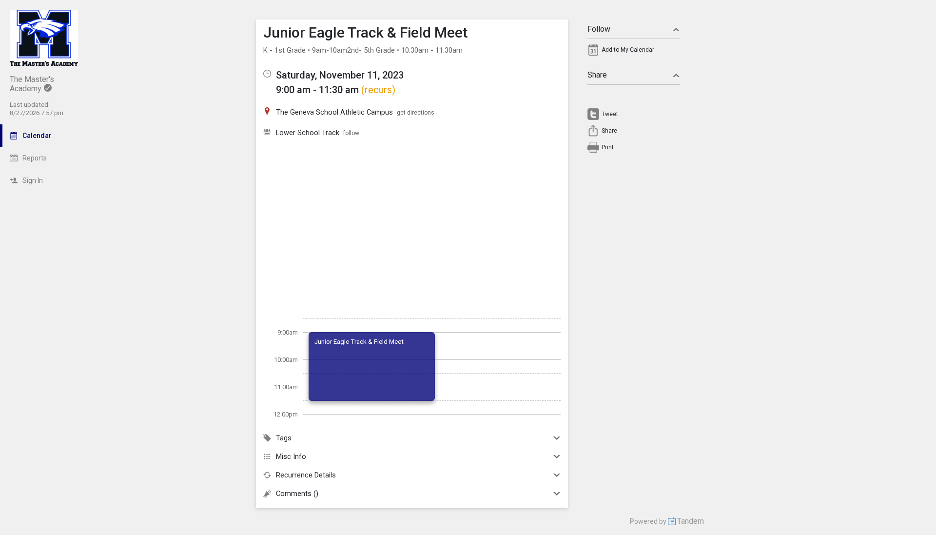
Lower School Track (307, 132)
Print (608, 147)
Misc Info (291, 456)
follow (351, 133)
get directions (415, 112)
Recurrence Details (306, 475)
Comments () (297, 493)
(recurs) (378, 90)
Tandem (690, 521)
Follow (598, 29)
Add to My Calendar (628, 49)
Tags (284, 438)
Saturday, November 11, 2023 (340, 75)
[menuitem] (633, 52)
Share (597, 74)
